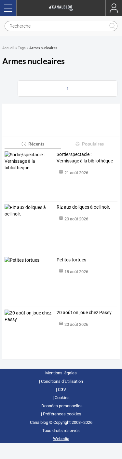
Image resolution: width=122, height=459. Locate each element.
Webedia (61, 438)
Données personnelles (62, 405)
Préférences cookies (62, 413)
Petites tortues (71, 259)
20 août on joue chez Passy (84, 312)
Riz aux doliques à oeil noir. (83, 207)
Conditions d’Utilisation (62, 381)
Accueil (8, 48)
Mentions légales (61, 372)
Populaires (93, 143)
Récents (36, 143)
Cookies (62, 397)
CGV (62, 389)
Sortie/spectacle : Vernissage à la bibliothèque (85, 157)
